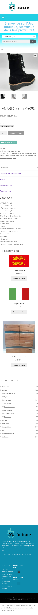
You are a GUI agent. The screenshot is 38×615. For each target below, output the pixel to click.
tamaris (9, 158)
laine (25, 155)
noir (29, 155)
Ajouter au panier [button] (19, 279)
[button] (3, 17)
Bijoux (6, 397)
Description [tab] (4, 168)
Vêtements (7, 417)
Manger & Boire (6, 427)
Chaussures (11, 151)
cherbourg (26, 153)
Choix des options (19, 312)
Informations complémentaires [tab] (10, 173)
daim (34, 153)
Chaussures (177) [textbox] (18, 37)
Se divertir (5, 437)
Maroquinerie (8, 410)
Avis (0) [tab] (2, 179)
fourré (17, 155)
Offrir (3, 430)
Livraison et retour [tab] (6, 185)
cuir (31, 153)
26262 (8, 153)
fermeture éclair (10, 155)
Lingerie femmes (9, 407)
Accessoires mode (9, 393)
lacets (22, 155)
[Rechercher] (33, 41)
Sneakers (9, 403)
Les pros (4, 420)
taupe (14, 158)
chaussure (19, 153)
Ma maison (5, 423)
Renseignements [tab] (5, 191)
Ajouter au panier (16, 133)
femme (2, 155)
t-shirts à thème (9, 413)
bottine (13, 153)
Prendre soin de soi (8, 433)
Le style (17, 151)
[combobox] (19, 36)
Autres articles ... (7, 387)
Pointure (3, 124)
